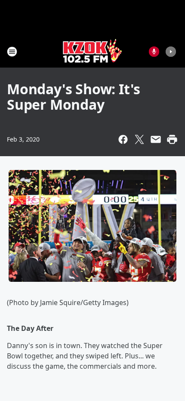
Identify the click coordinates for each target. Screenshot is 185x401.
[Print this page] (172, 139)
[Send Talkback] (154, 51)
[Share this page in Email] (156, 139)
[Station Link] (92, 51)
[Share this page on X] (139, 139)
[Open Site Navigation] (12, 51)
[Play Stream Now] (171, 51)
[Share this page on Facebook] (123, 139)
